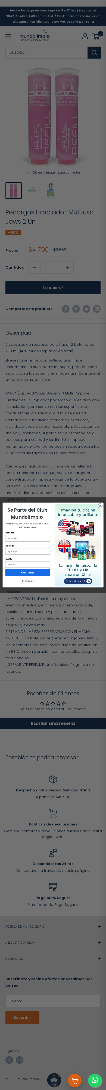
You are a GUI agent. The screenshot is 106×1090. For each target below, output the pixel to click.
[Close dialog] (100, 506)
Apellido (10, 545)
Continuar (28, 572)
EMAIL (8, 558)
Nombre (9, 532)
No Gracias (28, 580)
